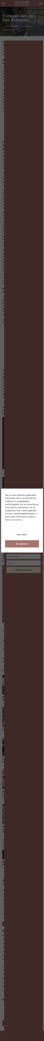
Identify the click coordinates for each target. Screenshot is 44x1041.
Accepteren (22, 543)
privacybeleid (15, 519)
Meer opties (22, 534)
